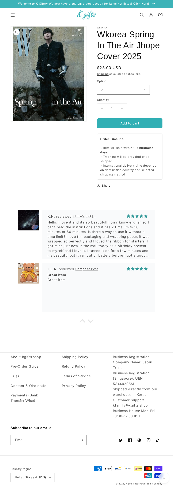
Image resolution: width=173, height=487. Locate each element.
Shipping (103, 73)
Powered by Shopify (150, 483)
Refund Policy (73, 366)
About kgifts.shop (26, 357)
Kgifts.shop (132, 483)
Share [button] (106, 185)
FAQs (15, 376)
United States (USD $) (30, 477)
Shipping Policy (75, 357)
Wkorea (102, 27)
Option (101, 81)
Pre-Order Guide (25, 366)
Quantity (103, 100)
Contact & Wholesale (28, 386)
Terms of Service (76, 376)
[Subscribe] (81, 440)
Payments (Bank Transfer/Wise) (24, 398)
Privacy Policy (74, 386)
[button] (12, 15)
